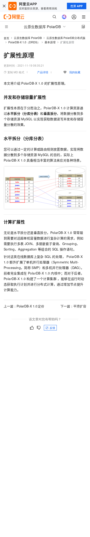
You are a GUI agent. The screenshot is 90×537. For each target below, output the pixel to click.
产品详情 (42, 72)
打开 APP (77, 6)
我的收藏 (74, 72)
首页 (6, 38)
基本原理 (50, 42)
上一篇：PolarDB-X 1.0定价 (24, 306)
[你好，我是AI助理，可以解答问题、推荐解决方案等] (64, 17)
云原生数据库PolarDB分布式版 (65, 38)
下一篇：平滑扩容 (73, 306)
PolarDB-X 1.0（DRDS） (24, 42)
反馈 (52, 328)
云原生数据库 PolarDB (28, 38)
